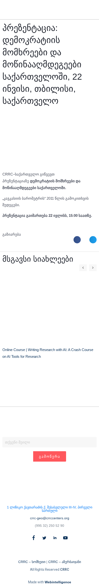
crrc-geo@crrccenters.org (49, 518)
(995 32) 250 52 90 (49, 526)
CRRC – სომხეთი (31, 562)
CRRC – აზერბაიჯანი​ (64, 562)
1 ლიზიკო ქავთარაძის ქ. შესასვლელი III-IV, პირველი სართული (49, 509)
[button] (84, 10)
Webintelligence (58, 582)
